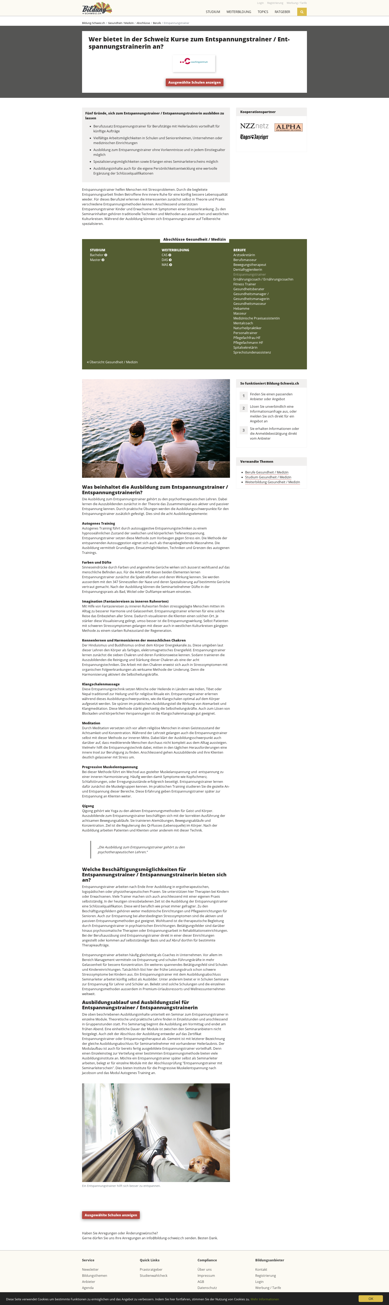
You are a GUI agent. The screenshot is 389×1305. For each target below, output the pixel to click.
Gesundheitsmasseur (249, 303)
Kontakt (261, 1269)
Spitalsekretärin (245, 347)
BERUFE (239, 250)
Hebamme (241, 308)
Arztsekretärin (244, 255)
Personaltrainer (245, 333)
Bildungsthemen (94, 1275)
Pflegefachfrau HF (246, 337)
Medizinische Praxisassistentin (256, 318)
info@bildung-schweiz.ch (165, 1238)
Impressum (206, 1275)
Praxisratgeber (151, 1269)
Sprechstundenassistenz (252, 352)
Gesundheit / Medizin (121, 23)
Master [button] (96, 260)
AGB (201, 1281)
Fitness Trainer (244, 284)
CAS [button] (165, 255)
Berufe (157, 23)
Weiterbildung (239, 12)
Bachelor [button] (97, 255)
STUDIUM (97, 250)
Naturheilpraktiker (247, 328)
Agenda (88, 1288)
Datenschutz (207, 1288)
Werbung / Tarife (268, 1288)
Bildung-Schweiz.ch (93, 23)
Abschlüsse (143, 23)
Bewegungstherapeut (249, 264)
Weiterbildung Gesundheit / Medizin (272, 482)
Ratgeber (282, 12)
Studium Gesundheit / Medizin (268, 477)
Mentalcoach (243, 323)
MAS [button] (165, 264)
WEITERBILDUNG (175, 250)
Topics (263, 12)
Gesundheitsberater (248, 289)
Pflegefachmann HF (248, 342)
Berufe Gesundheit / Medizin (267, 472)
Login (259, 1281)
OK (371, 1298)
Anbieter (88, 1281)
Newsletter (90, 1269)
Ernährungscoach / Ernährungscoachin (263, 279)
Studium (213, 12)
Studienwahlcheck (153, 1275)
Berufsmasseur (245, 260)
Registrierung (265, 1275)
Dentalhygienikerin (247, 269)
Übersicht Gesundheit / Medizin (113, 362)
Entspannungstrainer (249, 274)
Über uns (205, 1269)
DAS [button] (165, 260)
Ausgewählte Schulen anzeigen (194, 82)
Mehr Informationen (265, 1299)
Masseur (240, 313)
